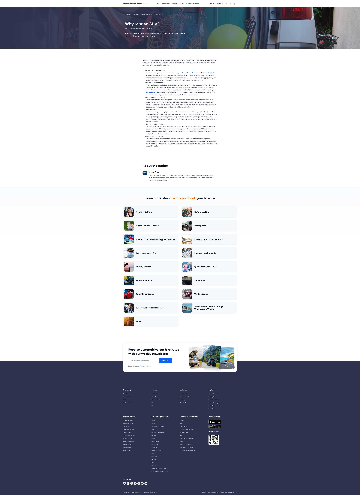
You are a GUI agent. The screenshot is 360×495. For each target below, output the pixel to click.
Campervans (165, 3)
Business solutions (192, 3)
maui (181, 441)
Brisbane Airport (128, 423)
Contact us (126, 397)
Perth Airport (127, 444)
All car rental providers (159, 468)
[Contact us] (231, 3)
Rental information (214, 406)
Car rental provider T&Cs (160, 471)
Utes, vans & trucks (177, 3)
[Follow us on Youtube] (142, 483)
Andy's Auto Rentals (158, 426)
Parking (182, 400)
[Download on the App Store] (214, 422)
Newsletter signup (214, 403)
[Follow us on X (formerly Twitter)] (135, 483)
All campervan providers (188, 450)
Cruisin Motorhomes (186, 429)
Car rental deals (213, 394)
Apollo (182, 420)
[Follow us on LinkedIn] (145, 483)
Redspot (154, 459)
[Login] (235, 3)
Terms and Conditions (150, 492)
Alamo (154, 420)
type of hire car (152, 92)
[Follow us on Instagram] (128, 483)
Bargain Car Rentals (158, 432)
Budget (154, 435)
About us (126, 394)
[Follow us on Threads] (131, 483)
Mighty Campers (185, 444)
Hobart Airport (127, 438)
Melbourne (184, 85)
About (210, 3)
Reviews (125, 400)
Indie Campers (184, 432)
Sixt (153, 462)
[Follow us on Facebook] (124, 483)
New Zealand (156, 400)
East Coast (155, 441)
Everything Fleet (157, 450)
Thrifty (154, 465)
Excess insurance (214, 400)
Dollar (153, 438)
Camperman (184, 426)
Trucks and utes (185, 397)
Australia (154, 394)
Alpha (153, 423)
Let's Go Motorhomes (187, 438)
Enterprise (155, 444)
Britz (181, 423)
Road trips (211, 409)
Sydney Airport (128, 447)
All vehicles (183, 403)
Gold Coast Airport (129, 435)
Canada (154, 397)
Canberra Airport (128, 429)
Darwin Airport (127, 432)
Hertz (153, 453)
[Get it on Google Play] (214, 426)
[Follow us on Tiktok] (138, 483)
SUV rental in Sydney (170, 85)
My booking (217, 3)
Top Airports (127, 450)
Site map (126, 492)
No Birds (154, 456)
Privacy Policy (145, 366)
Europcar (154, 447)
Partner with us (128, 403)
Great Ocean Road (189, 73)
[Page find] (226, 3)
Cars (157, 3)
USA (153, 406)
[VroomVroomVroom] (135, 3)
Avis (153, 429)
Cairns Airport (127, 426)
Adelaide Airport (128, 420)
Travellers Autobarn (186, 447)
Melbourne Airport (129, 441)
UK (152, 403)
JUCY (181, 435)
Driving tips (212, 397)
